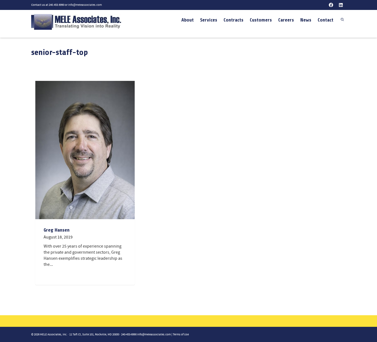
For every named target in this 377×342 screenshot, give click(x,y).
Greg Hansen (57, 230)
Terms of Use (181, 334)
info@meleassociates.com (85, 5)
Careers (286, 20)
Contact (325, 20)
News (305, 20)
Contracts (233, 20)
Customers (261, 20)
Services (208, 20)
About (187, 20)
